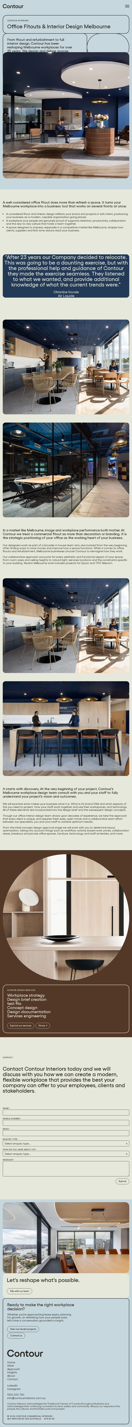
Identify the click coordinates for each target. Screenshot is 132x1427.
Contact (12, 1379)
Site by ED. (49, 1419)
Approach (13, 1369)
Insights (12, 1372)
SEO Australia (33, 1419)
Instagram (14, 1389)
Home (11, 1362)
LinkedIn (12, 1385)
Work (10, 1365)
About (11, 1375)
